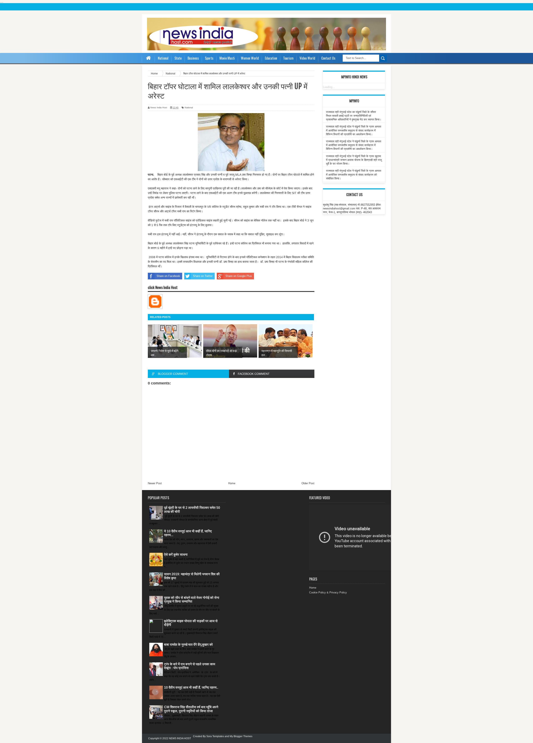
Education (271, 58)
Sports (209, 58)
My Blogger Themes (241, 736)
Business (193, 58)
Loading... (329, 87)
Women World (250, 58)
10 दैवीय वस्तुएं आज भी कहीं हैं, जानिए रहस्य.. (191, 687)
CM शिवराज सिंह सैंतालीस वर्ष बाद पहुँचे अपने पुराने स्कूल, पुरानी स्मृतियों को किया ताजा (191, 709)
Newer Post (155, 483)
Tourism (288, 58)
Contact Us (328, 58)
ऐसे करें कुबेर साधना (176, 554)
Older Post (307, 483)
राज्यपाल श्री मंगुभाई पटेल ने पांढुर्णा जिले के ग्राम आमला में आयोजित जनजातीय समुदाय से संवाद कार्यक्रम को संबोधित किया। (353, 174)
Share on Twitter (203, 276)
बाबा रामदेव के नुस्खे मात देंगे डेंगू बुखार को (188, 644)
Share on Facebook (168, 276)
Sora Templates (215, 736)
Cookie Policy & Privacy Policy (328, 592)
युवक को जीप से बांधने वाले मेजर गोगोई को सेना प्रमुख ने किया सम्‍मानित (191, 599)
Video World (307, 58)
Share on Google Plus (238, 276)
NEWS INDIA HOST (180, 738)
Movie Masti (227, 58)
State (178, 58)
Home (231, 483)
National (163, 58)
